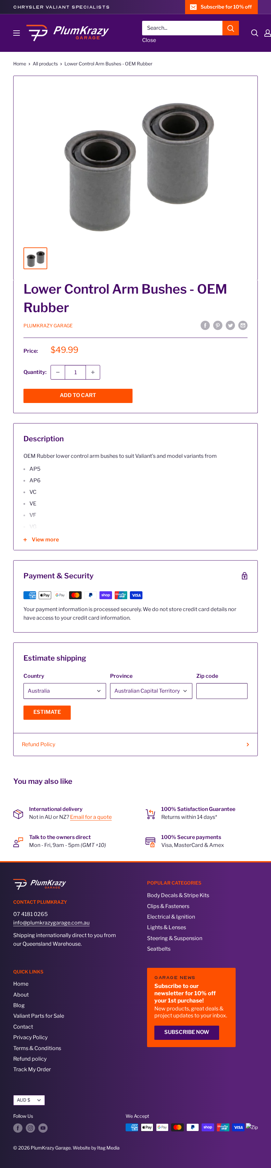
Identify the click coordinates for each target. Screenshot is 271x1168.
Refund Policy (38, 744)
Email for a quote (91, 817)
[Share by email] (243, 325)
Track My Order (32, 1069)
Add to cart (78, 395)
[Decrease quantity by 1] (58, 372)
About (21, 995)
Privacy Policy (30, 1037)
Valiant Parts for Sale (38, 1016)
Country (33, 676)
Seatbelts (159, 949)
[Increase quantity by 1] (93, 372)
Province (121, 676)
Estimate (47, 712)
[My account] (267, 33)
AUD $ (23, 1100)
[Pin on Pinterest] (217, 325)
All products (45, 63)
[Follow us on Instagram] (30, 1128)
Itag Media (108, 1147)
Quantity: (35, 372)
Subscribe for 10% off (226, 7)
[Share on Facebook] (205, 325)
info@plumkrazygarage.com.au (51, 923)
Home (19, 63)
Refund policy (30, 1059)
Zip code (207, 676)
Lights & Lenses (166, 927)
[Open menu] (16, 33)
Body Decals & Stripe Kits (178, 895)
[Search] (230, 28)
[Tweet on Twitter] (230, 325)
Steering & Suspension (174, 938)
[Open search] (254, 33)
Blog (19, 1005)
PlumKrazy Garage (48, 325)
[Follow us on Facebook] (17, 1128)
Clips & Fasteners (168, 906)
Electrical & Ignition (171, 917)
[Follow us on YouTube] (43, 1128)
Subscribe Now (186, 1032)
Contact (23, 1027)
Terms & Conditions (37, 1048)
